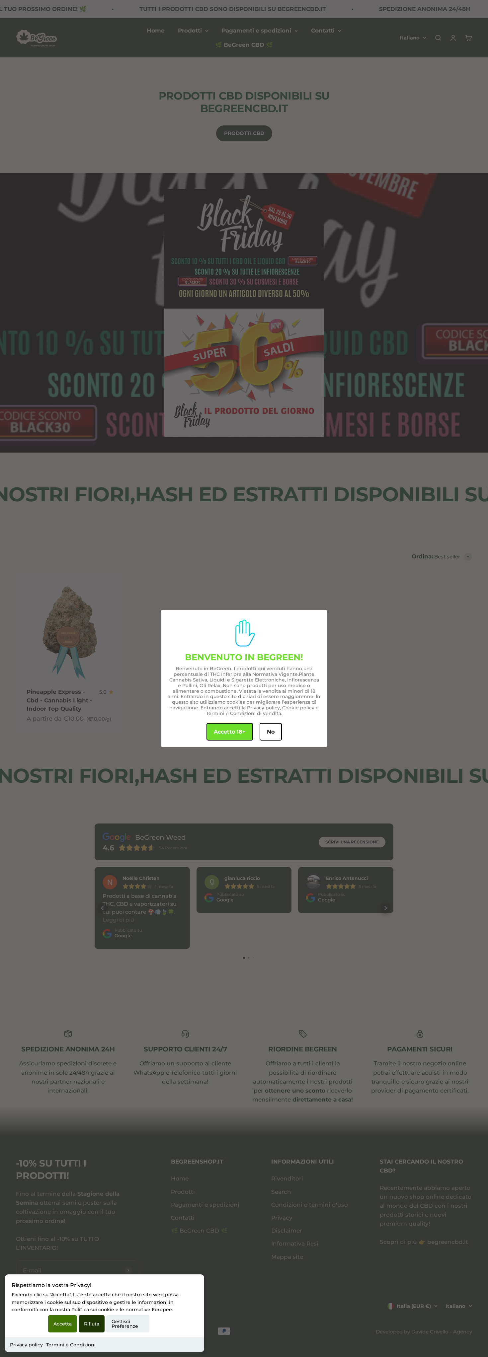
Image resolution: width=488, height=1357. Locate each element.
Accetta (62, 1324)
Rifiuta (91, 1324)
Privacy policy (26, 1345)
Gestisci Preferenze (125, 1324)
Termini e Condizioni (71, 1345)
